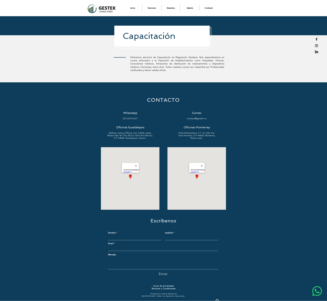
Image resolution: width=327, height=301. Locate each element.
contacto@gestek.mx (197, 118)
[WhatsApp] (317, 291)
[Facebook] (316, 39)
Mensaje (112, 255)
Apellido (169, 233)
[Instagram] (316, 45)
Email (110, 243)
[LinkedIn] (316, 52)
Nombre (111, 233)
